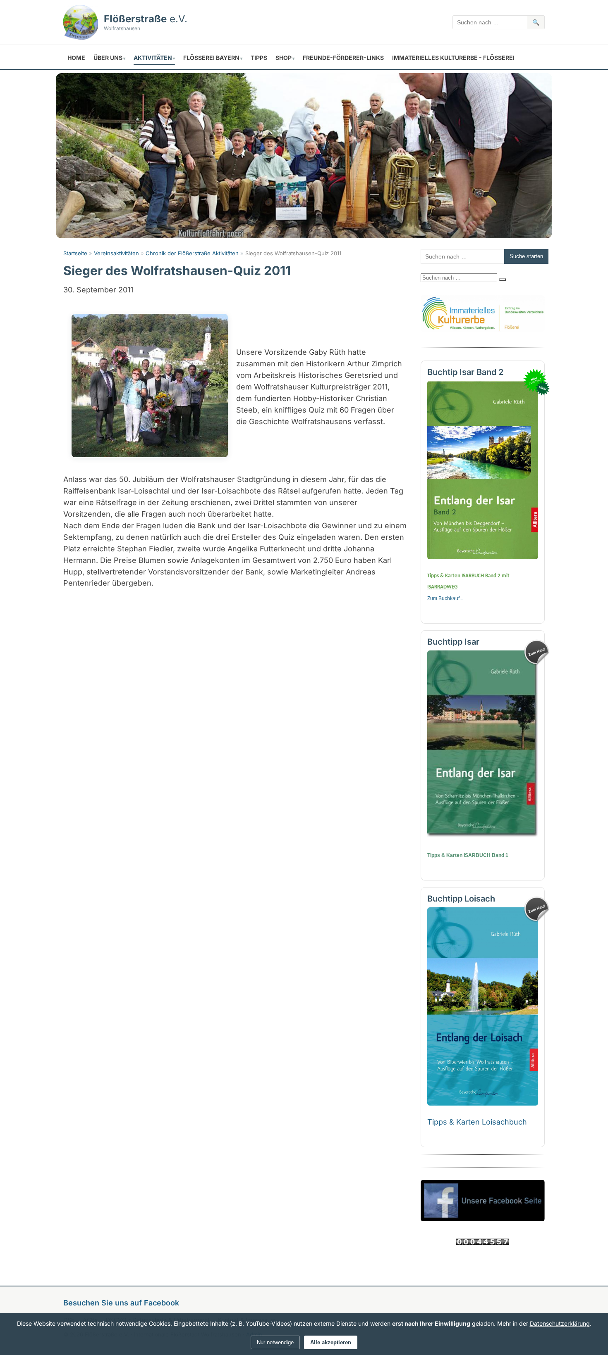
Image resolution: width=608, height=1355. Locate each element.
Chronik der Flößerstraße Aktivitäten (192, 253)
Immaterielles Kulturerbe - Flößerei (453, 57)
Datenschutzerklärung (560, 1323)
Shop (283, 57)
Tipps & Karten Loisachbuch (477, 1122)
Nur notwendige (275, 1342)
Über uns (107, 57)
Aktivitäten (153, 57)
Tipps (259, 57)
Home (76, 57)
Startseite (75, 253)
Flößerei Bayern (211, 57)
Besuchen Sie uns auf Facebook (121, 1302)
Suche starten (526, 256)
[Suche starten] (502, 279)
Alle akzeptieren (330, 1342)
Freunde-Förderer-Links (343, 57)
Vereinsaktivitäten (116, 253)
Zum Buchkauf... (445, 598)
